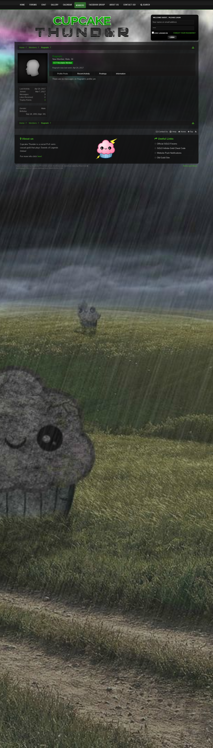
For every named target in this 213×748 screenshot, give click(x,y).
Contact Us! (129, 4)
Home (22, 4)
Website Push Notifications (169, 153)
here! (39, 156)
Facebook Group (97, 4)
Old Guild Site (163, 157)
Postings (102, 74)
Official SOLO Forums (167, 144)
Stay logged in (161, 33)
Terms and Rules (190, 166)
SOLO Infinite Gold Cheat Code (171, 148)
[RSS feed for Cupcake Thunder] (196, 132)
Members (80, 5)
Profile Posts (62, 74)
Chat (43, 4)
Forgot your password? (184, 33)
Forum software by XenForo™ (40, 166)
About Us (114, 4)
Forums (33, 4)
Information (121, 74)
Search (146, 4)
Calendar (67, 4)
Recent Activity (83, 74)
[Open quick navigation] (193, 47)
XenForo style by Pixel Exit (75, 166)
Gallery (54, 4)
